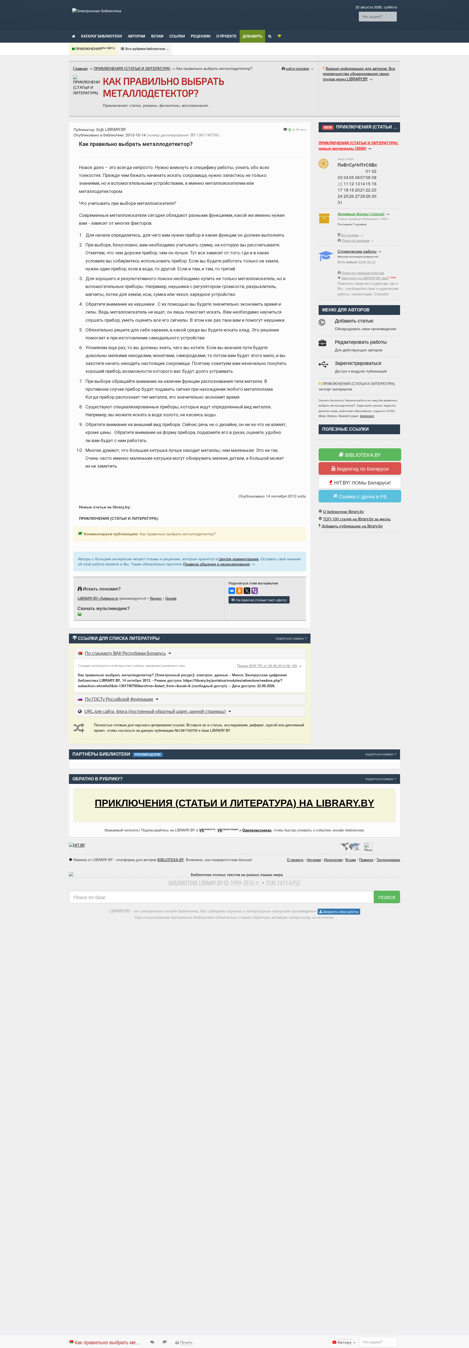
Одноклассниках (256, 830)
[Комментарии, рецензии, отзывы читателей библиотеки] (152, 1341)
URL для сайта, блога (155, 711)
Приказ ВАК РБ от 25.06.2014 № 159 (267, 665)
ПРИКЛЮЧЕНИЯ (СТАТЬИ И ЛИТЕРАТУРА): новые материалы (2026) (359, 145)
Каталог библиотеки (101, 36)
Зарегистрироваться (358, 363)
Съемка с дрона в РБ (362, 496)
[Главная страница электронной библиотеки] (73, 36)
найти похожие (297, 68)
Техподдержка (388, 859)
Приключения (95, 49)
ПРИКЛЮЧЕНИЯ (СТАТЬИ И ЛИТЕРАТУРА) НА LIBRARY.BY (234, 803)
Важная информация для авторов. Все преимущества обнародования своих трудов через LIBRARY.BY (359, 73)
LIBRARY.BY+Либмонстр (98, 598)
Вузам (157, 36)
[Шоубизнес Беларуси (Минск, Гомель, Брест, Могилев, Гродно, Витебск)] (77, 845)
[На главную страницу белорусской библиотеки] (234, 874)
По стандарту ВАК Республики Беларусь (125, 653)
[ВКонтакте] (232, 590)
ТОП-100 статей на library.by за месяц (357, 518)
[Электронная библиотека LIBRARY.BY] (96, 10)
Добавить (252, 36)
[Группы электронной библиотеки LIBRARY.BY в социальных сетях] (279, 36)
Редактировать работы (361, 342)
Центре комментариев (238, 558)
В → (147, 48)
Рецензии (200, 36)
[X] (247, 590)
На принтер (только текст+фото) (260, 600)
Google (170, 598)
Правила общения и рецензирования (216, 564)
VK (201, 830)
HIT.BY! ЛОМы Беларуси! (362, 482)
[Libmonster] (350, 845)
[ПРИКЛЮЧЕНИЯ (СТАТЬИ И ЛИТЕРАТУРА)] (86, 85)
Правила (366, 859)
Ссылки (177, 36)
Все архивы (350, 235)
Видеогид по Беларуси (362, 468)
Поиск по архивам (355, 240)
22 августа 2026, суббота (376, 7)
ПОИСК (386, 896)
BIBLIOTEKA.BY (362, 454)
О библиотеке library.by (343, 511)
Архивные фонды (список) (361, 213)
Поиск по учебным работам (363, 272)
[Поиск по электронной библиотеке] (269, 36)
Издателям (333, 859)
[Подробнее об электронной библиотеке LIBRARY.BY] (368, 845)
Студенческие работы (357, 251)
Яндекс (156, 598)
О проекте (226, 36)
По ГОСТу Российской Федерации (119, 699)
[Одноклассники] (239, 590)
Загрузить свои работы (340, 911)
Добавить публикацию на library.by (352, 525)
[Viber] (254, 590)
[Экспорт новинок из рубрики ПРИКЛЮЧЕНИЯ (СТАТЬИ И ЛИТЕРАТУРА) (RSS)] (320, 383)
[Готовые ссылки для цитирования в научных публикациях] (164, 1341)
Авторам (136, 36)
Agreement (367, 416)
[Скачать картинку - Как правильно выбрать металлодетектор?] (81, 615)
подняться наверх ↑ (291, 638)
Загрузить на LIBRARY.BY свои (364, 278)
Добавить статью (354, 321)
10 (340, 183)
